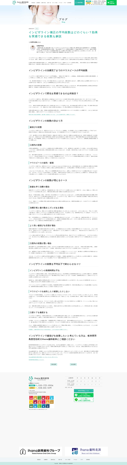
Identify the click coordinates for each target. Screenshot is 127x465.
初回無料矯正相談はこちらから (36, 359)
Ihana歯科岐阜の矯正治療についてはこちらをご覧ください (43, 357)
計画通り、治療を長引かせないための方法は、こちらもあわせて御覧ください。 (48, 329)
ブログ (65, 2)
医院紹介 (33, 2)
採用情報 (69, 2)
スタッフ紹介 (55, 2)
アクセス (60, 2)
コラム (36, 28)
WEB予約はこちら (83, 390)
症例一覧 (49, 2)
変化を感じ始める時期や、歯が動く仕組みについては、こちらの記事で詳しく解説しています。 (52, 114)
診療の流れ (43, 2)
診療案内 (38, 2)
